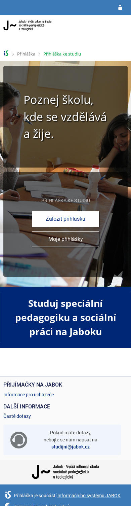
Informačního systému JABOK (89, 495)
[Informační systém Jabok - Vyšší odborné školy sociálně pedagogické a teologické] (27, 31)
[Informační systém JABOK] (6, 53)
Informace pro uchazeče (28, 394)
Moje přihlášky (65, 239)
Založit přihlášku (65, 219)
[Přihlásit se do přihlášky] (120, 7)
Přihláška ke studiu (62, 54)
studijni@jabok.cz (70, 446)
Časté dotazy (17, 416)
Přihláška (26, 54)
